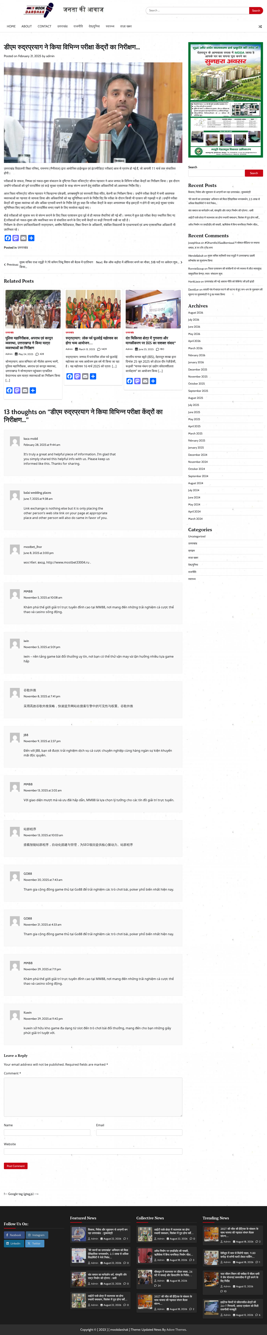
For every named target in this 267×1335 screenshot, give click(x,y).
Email (100, 1125)
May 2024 (194, 504)
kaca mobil (31, 439)
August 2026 (195, 312)
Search (192, 167)
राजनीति (78, 26)
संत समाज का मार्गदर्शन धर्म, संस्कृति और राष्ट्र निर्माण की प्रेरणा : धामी (220, 210)
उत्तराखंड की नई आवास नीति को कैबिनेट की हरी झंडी (229, 281)
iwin (26, 641)
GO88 (28, 874)
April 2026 (194, 341)
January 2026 (196, 362)
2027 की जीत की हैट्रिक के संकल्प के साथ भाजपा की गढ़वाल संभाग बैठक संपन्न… (173, 1300)
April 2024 (194, 511)
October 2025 (196, 383)
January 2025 (196, 447)
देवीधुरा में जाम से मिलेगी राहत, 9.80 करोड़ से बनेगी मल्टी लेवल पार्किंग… (237, 1255)
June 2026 (194, 327)
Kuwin (28, 1012)
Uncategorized (196, 536)
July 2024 (193, 490)
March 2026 (195, 348)
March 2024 (195, 519)
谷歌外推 (30, 690)
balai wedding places (37, 492)
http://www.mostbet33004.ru (67, 562)
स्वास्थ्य (110, 26)
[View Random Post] (260, 27)
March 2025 (195, 433)
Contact (44, 26)
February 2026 (196, 355)
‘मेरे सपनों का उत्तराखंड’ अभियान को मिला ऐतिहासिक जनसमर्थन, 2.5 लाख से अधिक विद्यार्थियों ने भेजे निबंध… (108, 1253)
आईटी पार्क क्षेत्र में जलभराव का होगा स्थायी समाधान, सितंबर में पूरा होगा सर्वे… (224, 217)
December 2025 (197, 369)
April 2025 (194, 426)
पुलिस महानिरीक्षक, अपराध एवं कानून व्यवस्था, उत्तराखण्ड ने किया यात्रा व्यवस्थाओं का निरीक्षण (29, 342)
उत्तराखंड (62, 26)
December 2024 (197, 455)
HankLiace (194, 281)
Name (8, 1125)
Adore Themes (176, 1329)
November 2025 (198, 376)
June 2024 (194, 497)
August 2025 (195, 398)
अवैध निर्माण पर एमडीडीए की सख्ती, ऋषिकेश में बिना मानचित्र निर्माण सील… (223, 225)
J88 (26, 735)
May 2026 (194, 334)
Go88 (78, 889)
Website (10, 1144)
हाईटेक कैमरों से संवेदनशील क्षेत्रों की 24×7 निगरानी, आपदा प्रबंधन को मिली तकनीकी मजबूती (239, 1305)
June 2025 (194, 412)
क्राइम (191, 550)
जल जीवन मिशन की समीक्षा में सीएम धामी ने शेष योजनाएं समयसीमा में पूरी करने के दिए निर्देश (239, 1277)
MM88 (28, 591)
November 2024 (198, 462)
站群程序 (30, 829)
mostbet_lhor (33, 547)
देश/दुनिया (94, 26)
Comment (12, 1073)
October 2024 (196, 469)
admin (50, 56)
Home (11, 26)
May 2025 (194, 419)
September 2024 (198, 476)
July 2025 (193, 405)
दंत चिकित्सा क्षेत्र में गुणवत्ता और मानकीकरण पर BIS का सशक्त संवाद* (151, 340)
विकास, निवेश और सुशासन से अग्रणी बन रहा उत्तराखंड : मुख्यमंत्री (219, 192)
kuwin (28, 1028)
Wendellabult (195, 255)
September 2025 (198, 391)
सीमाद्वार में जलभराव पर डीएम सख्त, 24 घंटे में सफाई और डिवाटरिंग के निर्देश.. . (173, 1273)
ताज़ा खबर (126, 26)
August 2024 (195, 483)
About (27, 26)
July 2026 (193, 319)
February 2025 (196, 440)
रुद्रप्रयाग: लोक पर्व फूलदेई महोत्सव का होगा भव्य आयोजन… (92, 340)
